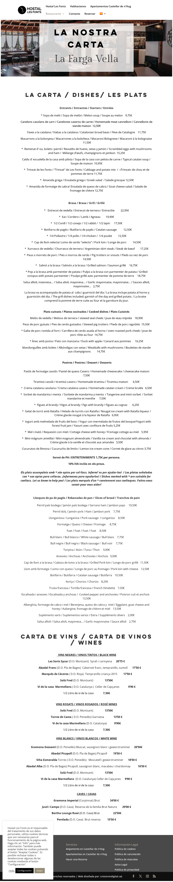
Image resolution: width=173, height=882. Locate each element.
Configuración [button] (24, 870)
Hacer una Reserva (76, 859)
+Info (11, 870)
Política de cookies (125, 848)
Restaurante (53, 13)
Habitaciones (78, 6)
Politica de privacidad (127, 869)
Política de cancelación (128, 854)
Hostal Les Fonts (56, 6)
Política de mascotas (126, 859)
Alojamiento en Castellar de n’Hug (85, 848)
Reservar (89, 13)
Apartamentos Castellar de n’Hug (110, 6)
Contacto (74, 13)
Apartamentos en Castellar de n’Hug (86, 854)
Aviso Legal (121, 864)
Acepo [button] (39, 870)
